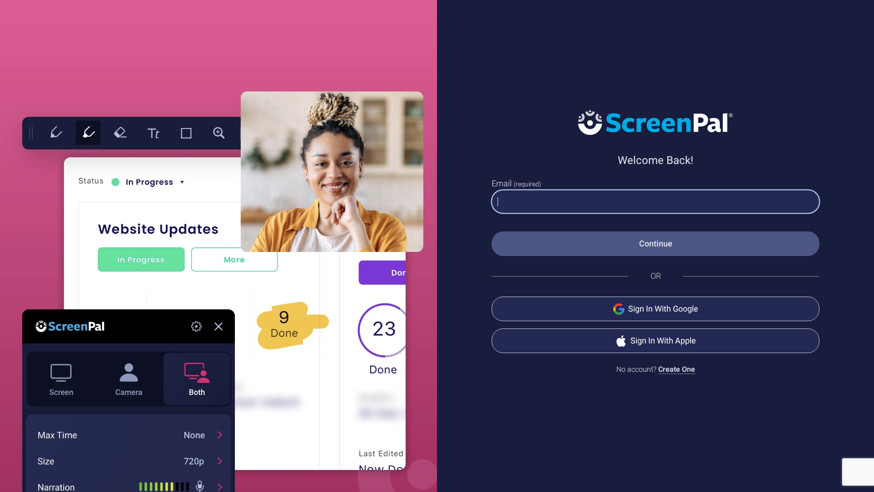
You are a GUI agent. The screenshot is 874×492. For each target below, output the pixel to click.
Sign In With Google (663, 308)
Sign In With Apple (663, 340)
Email (516, 183)
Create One (676, 369)
